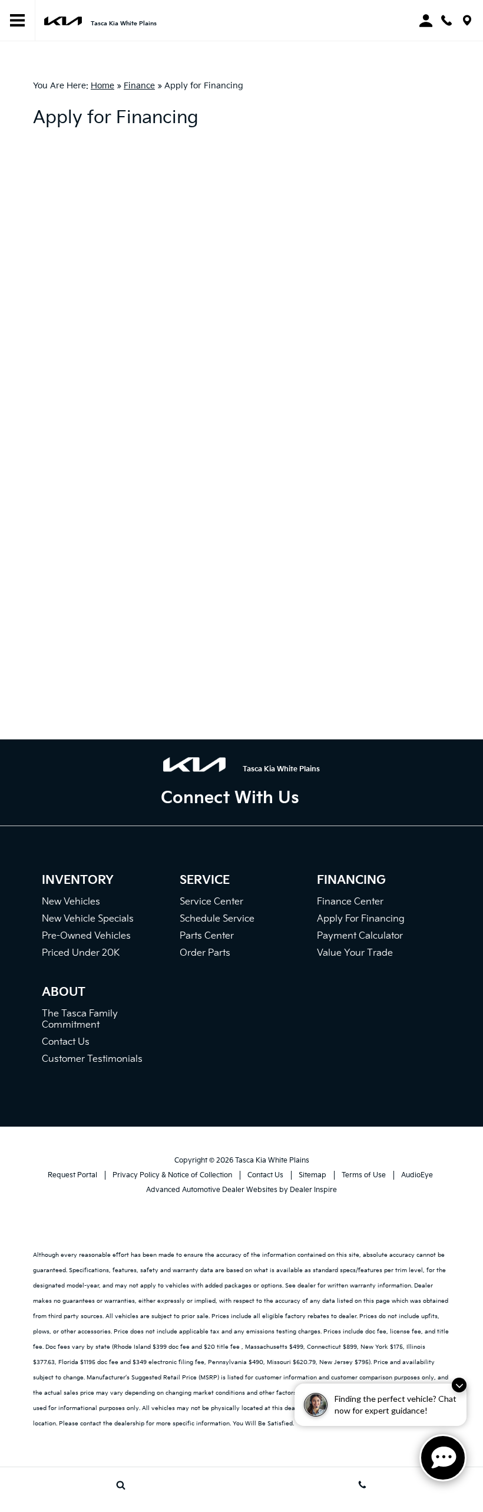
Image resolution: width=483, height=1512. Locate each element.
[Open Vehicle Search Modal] (121, 1485)
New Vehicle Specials (88, 919)
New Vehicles (71, 901)
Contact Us (66, 1042)
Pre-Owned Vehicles (86, 936)
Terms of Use (364, 1175)
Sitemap (312, 1175)
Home (102, 86)
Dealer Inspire (313, 1190)
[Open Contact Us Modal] (362, 1485)
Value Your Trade (355, 953)
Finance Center (350, 901)
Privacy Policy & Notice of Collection (172, 1175)
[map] (467, 20)
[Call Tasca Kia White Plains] (446, 20)
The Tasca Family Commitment (80, 1019)
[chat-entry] (443, 1457)
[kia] (63, 20)
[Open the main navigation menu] (17, 20)
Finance (139, 86)
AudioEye (417, 1175)
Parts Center (207, 936)
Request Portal (72, 1175)
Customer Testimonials (92, 1059)
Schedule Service (217, 919)
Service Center (211, 901)
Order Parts (205, 953)
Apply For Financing (361, 919)
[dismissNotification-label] (459, 1385)
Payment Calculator (360, 936)
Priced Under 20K (81, 953)
